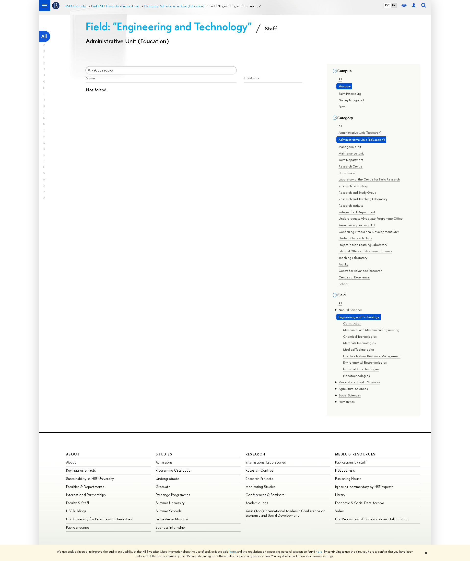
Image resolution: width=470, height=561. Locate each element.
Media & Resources (355, 454)
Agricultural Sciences (353, 388)
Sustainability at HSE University (90, 478)
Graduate (163, 486)
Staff (271, 28)
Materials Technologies (359, 343)
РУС (387, 5)
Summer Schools (168, 511)
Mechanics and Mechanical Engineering (371, 330)
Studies (164, 454)
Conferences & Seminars (265, 494)
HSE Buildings (76, 511)
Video (339, 511)
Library (340, 494)
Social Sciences (350, 395)
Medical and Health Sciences (359, 382)
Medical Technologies (358, 349)
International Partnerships (86, 494)
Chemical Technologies (359, 336)
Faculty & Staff (77, 503)
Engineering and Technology (359, 317)
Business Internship (170, 527)
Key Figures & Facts (81, 470)
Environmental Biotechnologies (365, 362)
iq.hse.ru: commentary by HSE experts (364, 486)
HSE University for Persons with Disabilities (99, 519)
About (73, 454)
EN (393, 5)
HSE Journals (345, 470)
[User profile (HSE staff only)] (413, 5)
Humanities (346, 401)
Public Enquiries (77, 527)
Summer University (170, 503)
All (44, 36)
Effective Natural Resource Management (371, 356)
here (232, 552)
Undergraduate (167, 478)
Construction (352, 323)
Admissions (164, 462)
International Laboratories (266, 462)
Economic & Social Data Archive (359, 503)
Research (256, 454)
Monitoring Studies (260, 486)
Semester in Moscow (172, 519)
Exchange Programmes (173, 494)
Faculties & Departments (85, 486)
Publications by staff (351, 462)
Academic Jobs (257, 503)
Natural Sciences (350, 310)
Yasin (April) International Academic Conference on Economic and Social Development (285, 513)
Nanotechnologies (356, 375)
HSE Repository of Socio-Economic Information (372, 519)
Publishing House (348, 478)
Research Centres (259, 470)
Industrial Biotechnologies (361, 369)
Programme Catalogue (173, 470)
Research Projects (259, 478)
